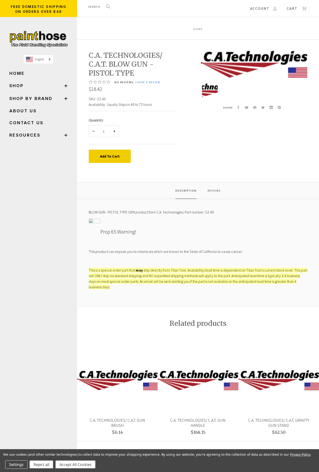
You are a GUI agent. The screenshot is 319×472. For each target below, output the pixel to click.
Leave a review (147, 82)
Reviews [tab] (214, 190)
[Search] (108, 6)
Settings (16, 464)
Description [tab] (186, 190)
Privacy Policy (300, 454)
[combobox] (38, 59)
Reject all (41, 464)
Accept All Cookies (76, 464)
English (39, 59)
